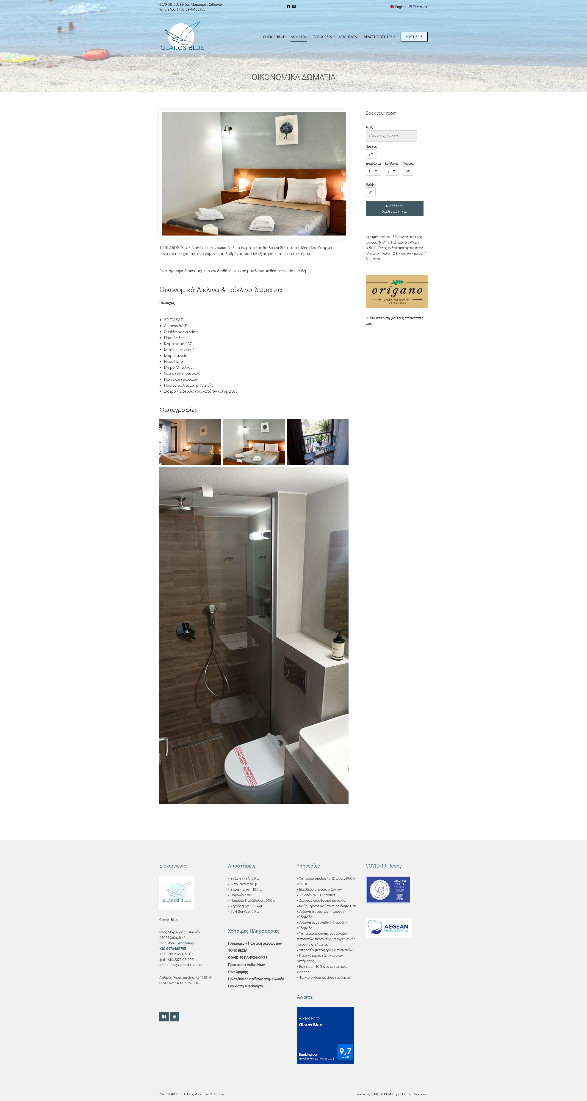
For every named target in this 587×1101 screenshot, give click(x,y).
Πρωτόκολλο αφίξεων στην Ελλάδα (256, 978)
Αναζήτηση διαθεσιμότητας (395, 208)
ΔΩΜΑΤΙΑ (298, 36)
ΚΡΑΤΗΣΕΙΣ (414, 36)
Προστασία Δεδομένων (246, 964)
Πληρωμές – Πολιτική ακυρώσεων (255, 943)
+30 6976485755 (192, 9)
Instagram (294, 6)
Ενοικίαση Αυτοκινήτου (246, 985)
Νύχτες (371, 146)
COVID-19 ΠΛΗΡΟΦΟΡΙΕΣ (248, 957)
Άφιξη (370, 127)
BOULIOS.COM (381, 1094)
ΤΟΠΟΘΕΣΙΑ (322, 36)
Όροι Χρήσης (238, 971)
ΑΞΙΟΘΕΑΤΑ (348, 36)
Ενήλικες (392, 163)
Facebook (288, 6)
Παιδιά (408, 163)
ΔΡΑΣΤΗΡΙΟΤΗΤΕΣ (378, 36)
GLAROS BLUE (274, 36)
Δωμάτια (373, 163)
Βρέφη (371, 184)
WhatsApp (167, 9)
